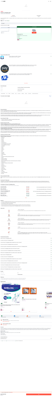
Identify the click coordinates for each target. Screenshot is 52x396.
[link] (3, 1)
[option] (3, 93)
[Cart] (50, 1)
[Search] (49, 1)
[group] (26, 5)
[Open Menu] (1, 1)
